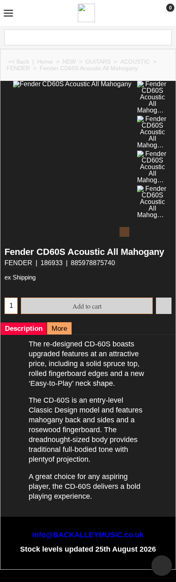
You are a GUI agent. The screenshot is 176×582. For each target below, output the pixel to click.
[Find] (165, 37)
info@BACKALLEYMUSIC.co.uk (88, 535)
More (59, 328)
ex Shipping (20, 277)
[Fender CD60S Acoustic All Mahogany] (72, 160)
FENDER (18, 262)
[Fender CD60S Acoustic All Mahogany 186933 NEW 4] (152, 202)
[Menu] (8, 13)
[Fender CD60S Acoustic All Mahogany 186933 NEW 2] (152, 132)
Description (24, 328)
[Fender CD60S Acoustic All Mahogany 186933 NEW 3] (152, 167)
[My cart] (162, 12)
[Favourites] (163, 306)
